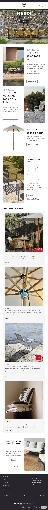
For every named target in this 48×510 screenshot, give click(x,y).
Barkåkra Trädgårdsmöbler (15, 506)
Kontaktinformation (31, 507)
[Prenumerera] (24, 495)
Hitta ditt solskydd (33, 144)
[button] (2, 6)
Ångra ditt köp (6, 488)
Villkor (4, 479)
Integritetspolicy (25, 506)
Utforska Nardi (32, 195)
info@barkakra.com (37, 480)
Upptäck (24, 21)
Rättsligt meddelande (40, 507)
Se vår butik (6, 485)
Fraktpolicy (24, 507)
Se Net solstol (32, 81)
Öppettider (5, 482)
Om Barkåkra (6, 476)
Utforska (7, 262)
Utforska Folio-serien (10, 118)
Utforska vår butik (13, 466)
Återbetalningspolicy (33, 506)
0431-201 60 (35, 478)
